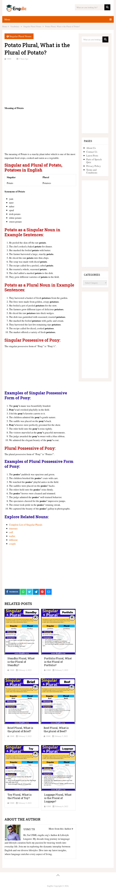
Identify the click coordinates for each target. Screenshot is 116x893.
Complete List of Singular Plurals (25, 524)
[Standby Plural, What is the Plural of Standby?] (22, 632)
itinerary (13, 528)
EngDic (50, 886)
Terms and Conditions (91, 171)
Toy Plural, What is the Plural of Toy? (19, 796)
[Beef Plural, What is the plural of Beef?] (58, 701)
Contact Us (91, 151)
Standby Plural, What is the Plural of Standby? (21, 662)
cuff (11, 532)
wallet (12, 536)
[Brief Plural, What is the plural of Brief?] (22, 701)
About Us (91, 148)
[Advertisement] (40, 83)
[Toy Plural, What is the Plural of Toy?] (22, 768)
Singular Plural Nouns (20, 36)
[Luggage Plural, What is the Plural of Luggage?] (58, 768)
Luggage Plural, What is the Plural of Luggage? (57, 798)
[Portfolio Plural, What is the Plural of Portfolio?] (58, 632)
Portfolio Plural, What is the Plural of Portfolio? (58, 662)
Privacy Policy (93, 166)
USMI (9, 59)
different (13, 539)
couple (12, 543)
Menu (7, 19)
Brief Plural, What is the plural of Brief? (20, 729)
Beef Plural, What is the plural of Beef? (56, 729)
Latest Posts (92, 155)
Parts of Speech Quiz (94, 161)
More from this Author (60, 828)
